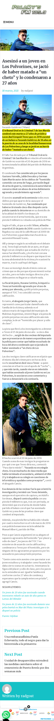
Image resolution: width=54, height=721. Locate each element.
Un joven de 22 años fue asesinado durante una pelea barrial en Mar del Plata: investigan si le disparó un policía (26, 607)
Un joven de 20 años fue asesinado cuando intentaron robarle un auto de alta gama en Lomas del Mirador (24, 595)
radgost (29, 90)
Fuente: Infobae (10, 616)
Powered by (10, 707)
